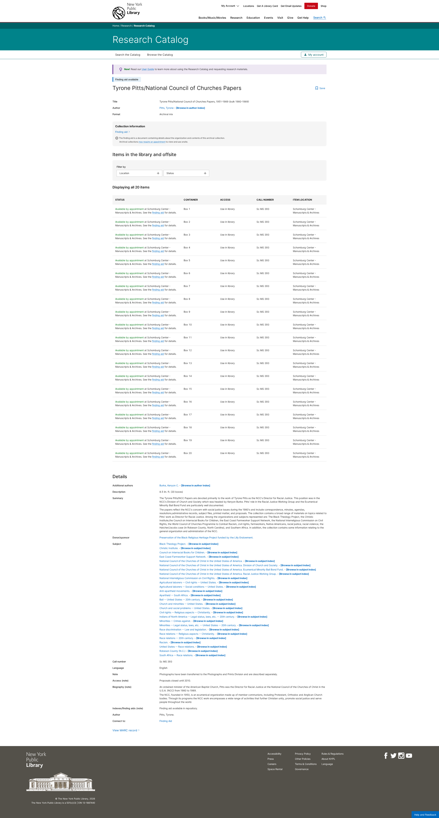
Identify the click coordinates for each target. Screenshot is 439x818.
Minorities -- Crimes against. (175, 620)
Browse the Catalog (160, 54)
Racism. (163, 642)
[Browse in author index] (190, 107)
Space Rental (275, 769)
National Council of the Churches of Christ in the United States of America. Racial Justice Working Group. (218, 573)
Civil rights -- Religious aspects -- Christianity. (185, 612)
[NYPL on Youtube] (409, 756)
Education (253, 17)
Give (290, 17)
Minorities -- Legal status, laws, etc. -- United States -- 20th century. (197, 625)
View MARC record (124, 730)
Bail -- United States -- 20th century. (180, 599)
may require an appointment (152, 141)
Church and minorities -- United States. (181, 603)
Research (236, 17)
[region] (219, 328)
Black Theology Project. (172, 543)
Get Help (303, 17)
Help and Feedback (425, 814)
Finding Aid (165, 720)
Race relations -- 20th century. (176, 638)
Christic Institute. (168, 548)
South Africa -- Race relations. (176, 655)
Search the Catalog (127, 54)
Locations (248, 5)
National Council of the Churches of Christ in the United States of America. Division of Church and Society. (218, 565)
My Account (228, 5)
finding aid (158, 212)
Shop (324, 5)
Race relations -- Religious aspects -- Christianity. (187, 633)
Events (268, 17)
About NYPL (328, 758)
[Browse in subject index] (203, 543)
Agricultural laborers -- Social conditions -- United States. (191, 586)
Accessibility (274, 753)
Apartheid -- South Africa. (173, 595)
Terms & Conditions (306, 763)
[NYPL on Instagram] (401, 756)
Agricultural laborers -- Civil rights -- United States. (187, 582)
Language (327, 763)
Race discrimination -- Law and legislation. (183, 629)
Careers (272, 763)
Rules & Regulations (332, 753)
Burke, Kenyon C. (169, 485)
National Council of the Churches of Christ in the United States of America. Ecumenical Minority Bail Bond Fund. (221, 569)
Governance (302, 769)
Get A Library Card (267, 5)
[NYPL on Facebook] (385, 756)
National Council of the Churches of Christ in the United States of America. (200, 560)
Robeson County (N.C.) (172, 650)
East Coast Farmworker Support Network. (182, 556)
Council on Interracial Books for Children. (182, 552)
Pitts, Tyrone (166, 107)
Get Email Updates (291, 5)
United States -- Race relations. (177, 646)
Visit (280, 17)
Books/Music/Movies (212, 17)
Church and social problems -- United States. (184, 608)
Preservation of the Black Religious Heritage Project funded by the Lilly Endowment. (206, 537)
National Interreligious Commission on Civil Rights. (187, 578)
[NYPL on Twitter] (393, 756)
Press (271, 758)
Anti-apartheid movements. (174, 590)
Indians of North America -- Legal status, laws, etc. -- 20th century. (197, 616)
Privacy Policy (303, 753)
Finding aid (121, 131)
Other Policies (302, 758)
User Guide (148, 69)
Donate (311, 5)
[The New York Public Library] (127, 11)
